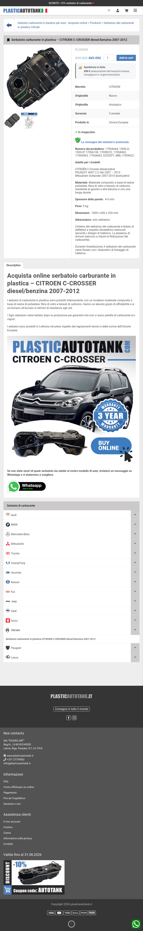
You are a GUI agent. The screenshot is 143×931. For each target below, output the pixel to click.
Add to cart (126, 57)
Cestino (8, 827)
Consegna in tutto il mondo (71, 709)
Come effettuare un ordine (18, 787)
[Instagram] (74, 717)
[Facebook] (68, 717)
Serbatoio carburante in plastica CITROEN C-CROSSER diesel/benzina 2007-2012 (51, 639)
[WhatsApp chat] (26, 492)
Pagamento (10, 792)
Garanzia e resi (12, 803)
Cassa (7, 832)
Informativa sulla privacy (17, 838)
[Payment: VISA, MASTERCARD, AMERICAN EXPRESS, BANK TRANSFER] (71, 912)
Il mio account (11, 821)
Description (13, 265)
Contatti (8, 844)
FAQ (5, 781)
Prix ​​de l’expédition (14, 798)
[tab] (13, 265)
